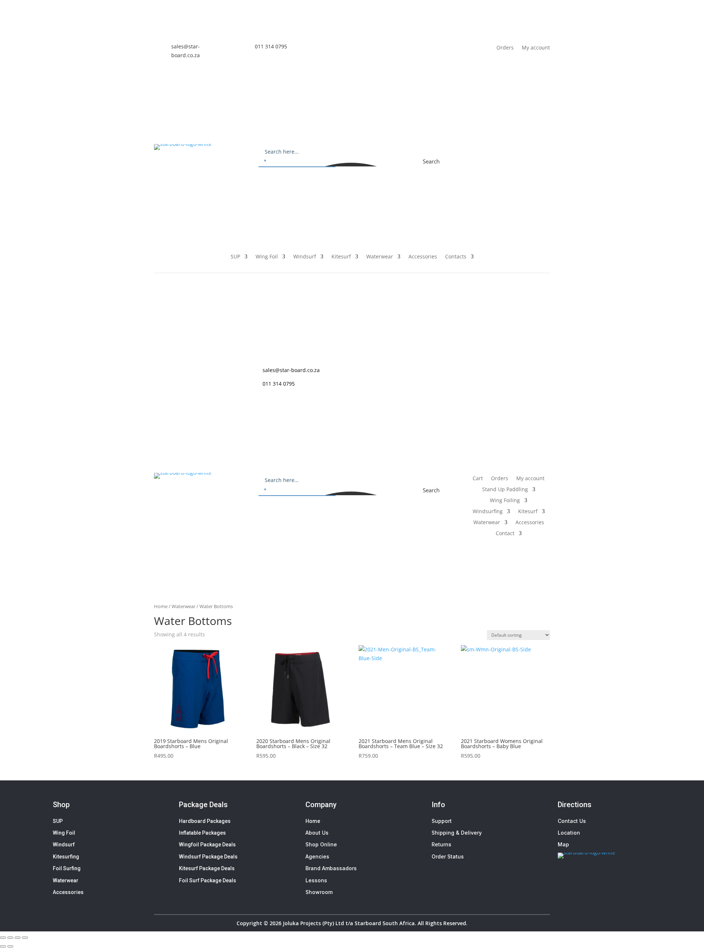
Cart (485, 150)
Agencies (317, 856)
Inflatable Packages (202, 833)
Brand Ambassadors (331, 868)
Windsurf (304, 257)
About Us (317, 833)
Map (563, 844)
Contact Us (572, 821)
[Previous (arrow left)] (3, 946)
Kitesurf (341, 257)
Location (569, 833)
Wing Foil (267, 257)
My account (536, 47)
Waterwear (379, 257)
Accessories (422, 257)
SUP (235, 257)
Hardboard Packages (205, 821)
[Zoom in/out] (3, 938)
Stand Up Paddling (505, 490)
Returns (441, 844)
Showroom (319, 892)
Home (161, 606)
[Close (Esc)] (25, 938)
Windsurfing (488, 512)
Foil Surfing (67, 868)
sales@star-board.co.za (291, 370)
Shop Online (321, 844)
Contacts (455, 257)
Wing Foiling (505, 501)
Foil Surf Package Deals (207, 880)
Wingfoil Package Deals (207, 844)
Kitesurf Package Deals (207, 868)
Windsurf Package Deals (208, 857)
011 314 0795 (271, 46)
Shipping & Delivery (457, 833)
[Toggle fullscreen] (10, 938)
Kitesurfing (66, 857)
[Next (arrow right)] (10, 946)
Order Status (448, 856)
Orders (505, 47)
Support (442, 821)
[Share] (18, 938)
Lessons (316, 880)
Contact (505, 534)
